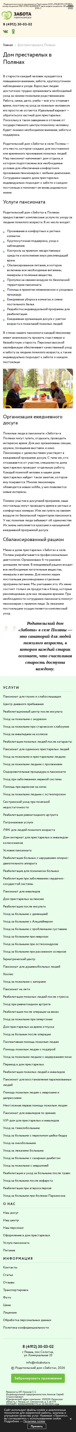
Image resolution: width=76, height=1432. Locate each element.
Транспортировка (15, 1290)
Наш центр (11, 1220)
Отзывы (8, 1282)
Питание (9, 1250)
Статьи (8, 1275)
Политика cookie (34, 1421)
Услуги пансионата (16, 1243)
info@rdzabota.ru (38, 1362)
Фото (7, 1297)
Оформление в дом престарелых (26, 1235)
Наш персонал (13, 1228)
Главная (8, 45)
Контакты (10, 1267)
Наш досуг (10, 1212)
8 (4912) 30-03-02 (17, 24)
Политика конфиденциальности (26, 1327)
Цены (7, 1305)
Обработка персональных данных (27, 1320)
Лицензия (10, 1312)
